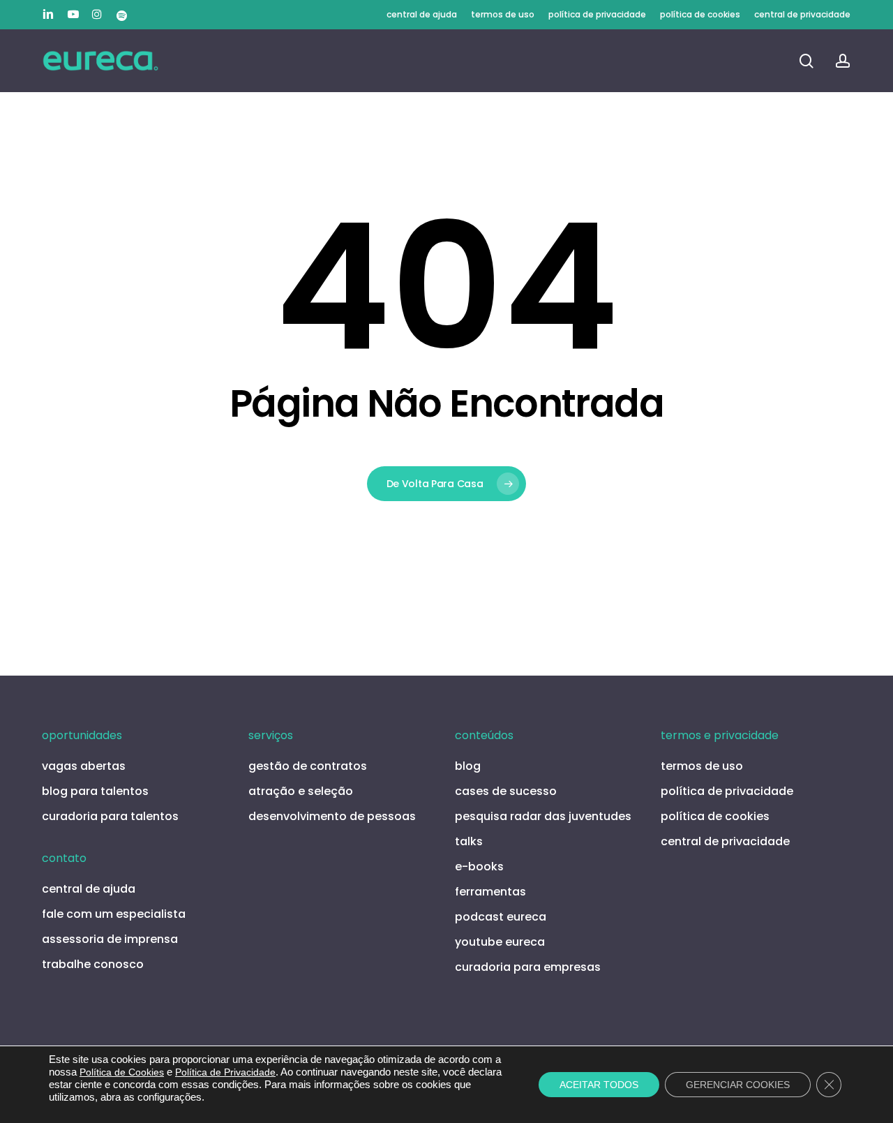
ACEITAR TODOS (599, 1084)
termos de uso (702, 766)
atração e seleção (300, 791)
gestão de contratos (307, 766)
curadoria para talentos (110, 816)
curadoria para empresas (528, 967)
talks (469, 841)
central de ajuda (88, 889)
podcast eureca (500, 917)
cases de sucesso (506, 791)
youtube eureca (500, 942)
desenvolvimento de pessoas (332, 816)
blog (468, 766)
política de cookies (715, 816)
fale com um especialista (114, 914)
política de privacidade (727, 791)
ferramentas (490, 892)
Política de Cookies (122, 1072)
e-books (479, 866)
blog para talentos (95, 791)
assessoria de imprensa (110, 939)
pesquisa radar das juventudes (543, 816)
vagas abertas (84, 766)
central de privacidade (725, 841)
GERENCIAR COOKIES (738, 1084)
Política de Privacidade (225, 1072)
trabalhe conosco (93, 964)
